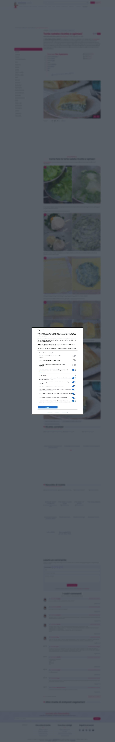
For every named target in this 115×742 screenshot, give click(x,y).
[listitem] (57, 353)
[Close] (80, 330)
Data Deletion (50, 412)
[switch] (74, 356)
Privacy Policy (65, 412)
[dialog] (57, 371)
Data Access (57, 412)
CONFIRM (47, 407)
